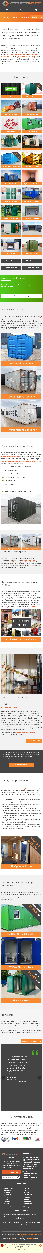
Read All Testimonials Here (31, 1041)
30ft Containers (32, 261)
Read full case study (34, 741)
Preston (26, 1196)
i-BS (12, 1238)
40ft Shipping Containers (31, 1163)
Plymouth (27, 1192)
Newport (27, 1189)
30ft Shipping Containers (31, 1161)
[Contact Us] (36, 10)
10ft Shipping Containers (31, 1157)
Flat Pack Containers (29, 1166)
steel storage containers (10, 456)
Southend (27, 1205)
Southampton (29, 1203)
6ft (40, 318)
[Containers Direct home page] (21, 3)
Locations (21, 1183)
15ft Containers (11, 261)
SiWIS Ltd (31, 1238)
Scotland (27, 1198)
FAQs (31, 1179)
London (6, 1203)
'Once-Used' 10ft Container (20, 1068)
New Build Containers (30, 1164)
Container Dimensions (30, 1173)
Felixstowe (8, 1194)
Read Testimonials (11, 1172)
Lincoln (6, 1199)
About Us (34, 1177)
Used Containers (28, 1168)
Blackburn (7, 1190)
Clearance (26, 1175)
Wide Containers (28, 1172)
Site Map (22, 1236)
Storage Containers (32, 267)
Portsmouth (28, 1194)
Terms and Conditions (33, 1234)
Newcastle (8, 1207)
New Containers (28, 1170)
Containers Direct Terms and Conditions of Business (19, 462)
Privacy (21, 1234)
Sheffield (27, 1199)
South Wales (28, 1201)
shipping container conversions (26, 733)
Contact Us (26, 1177)
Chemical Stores (11, 267)
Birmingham (8, 1189)
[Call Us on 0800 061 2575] (21, 10)
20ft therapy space (9, 707)
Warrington (28, 1207)
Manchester (8, 1205)
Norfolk (26, 1190)
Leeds (6, 1198)
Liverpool (7, 1201)
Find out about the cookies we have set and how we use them (21, 1251)
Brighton (7, 1192)
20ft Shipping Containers (31, 1159)
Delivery (25, 1179)
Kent (5, 1196)
